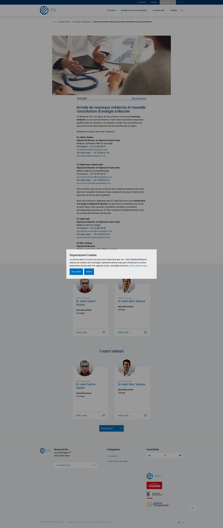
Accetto (89, 271)
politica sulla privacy (138, 265)
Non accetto (76, 271)
